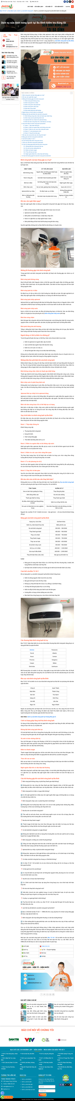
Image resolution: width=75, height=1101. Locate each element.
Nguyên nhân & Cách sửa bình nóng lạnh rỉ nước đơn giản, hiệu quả (37, 1019)
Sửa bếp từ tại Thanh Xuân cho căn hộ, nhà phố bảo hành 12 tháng (12, 72)
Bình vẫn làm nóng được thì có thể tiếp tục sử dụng (38, 121)
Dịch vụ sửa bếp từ (26, 1079)
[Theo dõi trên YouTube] (72, 1)
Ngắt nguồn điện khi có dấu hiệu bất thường (37, 154)
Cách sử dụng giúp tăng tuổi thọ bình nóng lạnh (35, 144)
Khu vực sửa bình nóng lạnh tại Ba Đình (33, 142)
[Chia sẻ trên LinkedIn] (53, 994)
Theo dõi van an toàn (31, 152)
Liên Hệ (68, 6)
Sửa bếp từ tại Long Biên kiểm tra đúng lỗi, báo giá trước (12, 66)
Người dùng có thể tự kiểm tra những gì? (33, 112)
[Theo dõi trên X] (68, 1085)
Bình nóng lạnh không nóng (32, 101)
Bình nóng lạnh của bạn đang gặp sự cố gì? (33, 95)
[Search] (72, 6)
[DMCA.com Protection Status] (65, 1078)
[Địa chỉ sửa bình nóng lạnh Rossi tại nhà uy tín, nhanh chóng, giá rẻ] (51, 1006)
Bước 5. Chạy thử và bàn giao (32, 133)
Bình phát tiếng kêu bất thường (33, 110)
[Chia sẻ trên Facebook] (41, 994)
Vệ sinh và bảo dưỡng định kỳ (33, 148)
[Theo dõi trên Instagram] (67, 1)
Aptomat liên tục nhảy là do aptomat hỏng (35, 119)
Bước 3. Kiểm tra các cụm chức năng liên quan (37, 129)
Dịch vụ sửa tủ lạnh (26, 1081)
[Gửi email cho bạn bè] (47, 994)
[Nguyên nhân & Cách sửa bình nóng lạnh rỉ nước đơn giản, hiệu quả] (23, 1018)
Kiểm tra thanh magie (31, 150)
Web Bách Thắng (50, 1099)
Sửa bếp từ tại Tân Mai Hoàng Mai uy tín (13, 56)
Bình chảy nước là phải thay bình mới (34, 118)
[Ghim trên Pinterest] (50, 994)
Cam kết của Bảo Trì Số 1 (29, 138)
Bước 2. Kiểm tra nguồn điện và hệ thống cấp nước (38, 127)
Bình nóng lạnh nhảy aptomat (32, 104)
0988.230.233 (46, 946)
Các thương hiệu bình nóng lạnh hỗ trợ (33, 140)
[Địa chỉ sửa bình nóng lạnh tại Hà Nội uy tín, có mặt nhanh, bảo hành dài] (23, 1006)
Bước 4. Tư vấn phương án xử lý (33, 131)
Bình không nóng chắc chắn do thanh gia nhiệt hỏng (38, 116)
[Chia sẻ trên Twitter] (44, 994)
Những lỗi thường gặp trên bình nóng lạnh (33, 99)
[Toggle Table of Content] (70, 93)
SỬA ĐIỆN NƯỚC (59, 6)
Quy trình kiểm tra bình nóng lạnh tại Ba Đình (34, 123)
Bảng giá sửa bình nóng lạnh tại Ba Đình (33, 137)
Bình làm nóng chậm (30, 108)
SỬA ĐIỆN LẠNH (39, 6)
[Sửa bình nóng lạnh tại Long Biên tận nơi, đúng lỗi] (51, 1012)
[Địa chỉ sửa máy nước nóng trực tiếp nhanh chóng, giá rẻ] (51, 1018)
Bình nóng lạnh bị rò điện (31, 102)
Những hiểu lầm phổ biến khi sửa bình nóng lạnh (35, 114)
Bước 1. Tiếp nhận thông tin (32, 125)
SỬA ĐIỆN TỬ (48, 6)
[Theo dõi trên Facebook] (65, 1)
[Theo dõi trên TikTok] (70, 1)
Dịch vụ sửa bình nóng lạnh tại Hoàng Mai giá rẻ (42, 717)
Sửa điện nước (12, 11)
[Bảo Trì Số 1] (7, 6)
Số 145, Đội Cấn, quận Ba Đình (11, 77)
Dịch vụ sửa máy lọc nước (28, 1089)
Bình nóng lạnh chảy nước (31, 106)
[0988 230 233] (2, 1097)
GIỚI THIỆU (30, 6)
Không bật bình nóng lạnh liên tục (34, 146)
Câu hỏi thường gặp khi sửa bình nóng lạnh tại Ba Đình (37, 155)
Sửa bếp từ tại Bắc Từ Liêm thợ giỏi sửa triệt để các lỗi (12, 61)
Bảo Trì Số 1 (3, 11)
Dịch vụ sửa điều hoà (27, 1087)
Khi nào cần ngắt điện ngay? (30, 97)
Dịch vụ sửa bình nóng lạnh (25, 11)
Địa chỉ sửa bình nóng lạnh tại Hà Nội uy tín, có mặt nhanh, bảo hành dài (37, 1006)
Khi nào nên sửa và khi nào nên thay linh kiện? (34, 135)
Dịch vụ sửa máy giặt (27, 1084)
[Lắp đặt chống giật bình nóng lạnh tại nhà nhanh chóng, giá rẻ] (23, 1012)
